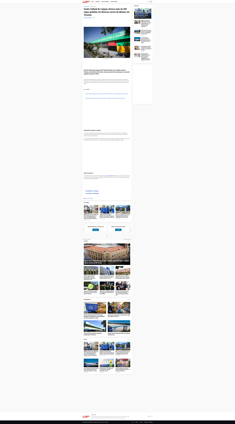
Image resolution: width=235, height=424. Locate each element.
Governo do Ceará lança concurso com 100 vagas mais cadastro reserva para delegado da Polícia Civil (122, 293)
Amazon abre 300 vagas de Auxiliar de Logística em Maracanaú (119, 334)
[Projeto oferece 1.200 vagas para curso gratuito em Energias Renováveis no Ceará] (107, 363)
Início (133, 422)
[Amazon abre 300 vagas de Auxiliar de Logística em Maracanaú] (119, 326)
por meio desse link (110, 175)
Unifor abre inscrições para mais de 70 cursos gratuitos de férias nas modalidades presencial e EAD (123, 216)
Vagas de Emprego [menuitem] (105, 1)
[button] (148, 1)
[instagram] (151, 416)
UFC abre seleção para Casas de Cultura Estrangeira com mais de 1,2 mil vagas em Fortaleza (123, 369)
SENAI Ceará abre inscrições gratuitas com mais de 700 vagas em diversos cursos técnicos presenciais (107, 216)
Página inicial (86, 6)
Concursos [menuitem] (97, 1)
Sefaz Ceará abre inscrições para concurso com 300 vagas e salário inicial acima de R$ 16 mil (107, 262)
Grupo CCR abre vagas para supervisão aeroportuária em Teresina (93, 334)
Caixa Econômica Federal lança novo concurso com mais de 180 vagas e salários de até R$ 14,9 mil (107, 277)
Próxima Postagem (127, 239)
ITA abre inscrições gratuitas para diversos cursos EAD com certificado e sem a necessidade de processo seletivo (106, 93)
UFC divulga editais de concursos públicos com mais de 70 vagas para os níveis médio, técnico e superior (123, 277)
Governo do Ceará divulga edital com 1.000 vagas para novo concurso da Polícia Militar (107, 292)
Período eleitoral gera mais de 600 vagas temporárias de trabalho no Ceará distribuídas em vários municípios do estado (94, 316)
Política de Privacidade (148, 422)
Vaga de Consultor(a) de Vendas (118, 226)
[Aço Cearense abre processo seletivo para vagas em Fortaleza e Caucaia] (119, 308)
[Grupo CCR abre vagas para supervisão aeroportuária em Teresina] (95, 326)
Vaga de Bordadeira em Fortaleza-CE (96, 226)
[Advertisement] (106, 23)
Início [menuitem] (92, 1)
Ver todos (128, 299)
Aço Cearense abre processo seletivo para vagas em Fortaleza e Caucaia (119, 315)
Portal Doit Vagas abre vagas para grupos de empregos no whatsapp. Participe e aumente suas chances (105, 98)
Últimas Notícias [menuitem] (113, 1)
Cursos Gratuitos (93, 6)
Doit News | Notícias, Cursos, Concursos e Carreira (98, 422)
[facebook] (149, 416)
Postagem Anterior (86, 239)
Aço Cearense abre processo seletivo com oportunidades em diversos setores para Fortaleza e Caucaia (91, 369)
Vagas (136, 422)
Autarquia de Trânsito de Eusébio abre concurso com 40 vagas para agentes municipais (90, 292)
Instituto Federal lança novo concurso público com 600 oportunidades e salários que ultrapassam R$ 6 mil (89, 277)
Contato (140, 422)
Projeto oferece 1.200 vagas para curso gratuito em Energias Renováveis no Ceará (106, 369)
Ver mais (95, 229)
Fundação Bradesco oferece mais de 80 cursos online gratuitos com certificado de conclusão (146, 48)
